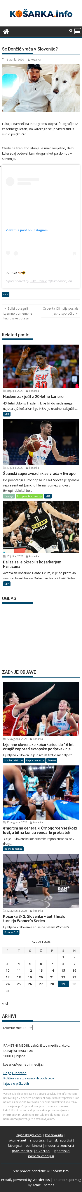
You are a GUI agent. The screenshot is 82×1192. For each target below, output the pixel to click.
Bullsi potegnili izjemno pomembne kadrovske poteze (17, 313)
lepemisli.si (62, 1150)
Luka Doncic (38, 281)
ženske (52, 760)
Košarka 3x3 (11, 932)
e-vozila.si (42, 1150)
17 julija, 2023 (14, 556)
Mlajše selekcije (13, 760)
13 (41, 970)
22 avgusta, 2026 (16, 739)
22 (63, 977)
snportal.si (37, 1140)
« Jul (5, 1003)
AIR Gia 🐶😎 (16, 273)
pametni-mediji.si (41, 1156)
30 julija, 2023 (14, 391)
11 (19, 970)
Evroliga (9, 496)
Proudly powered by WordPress (25, 1179)
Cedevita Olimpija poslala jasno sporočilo (61, 310)
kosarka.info (54, 1135)
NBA (5, 294)
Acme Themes (43, 1185)
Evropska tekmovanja (29, 496)
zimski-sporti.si (60, 1140)
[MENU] (77, 31)
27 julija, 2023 (14, 468)
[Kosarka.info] (6, 31)
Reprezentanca (35, 760)
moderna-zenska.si (59, 1145)
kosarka (36, 59)
